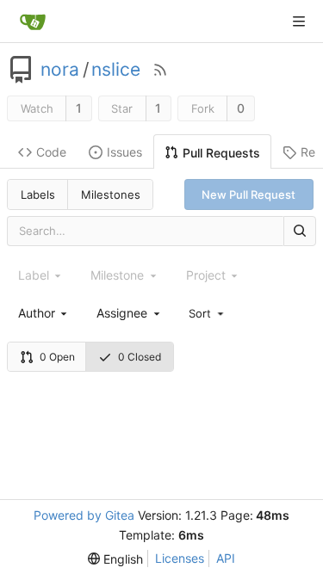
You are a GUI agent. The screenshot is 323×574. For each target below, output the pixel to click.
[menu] (207, 312)
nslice (115, 69)
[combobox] (44, 313)
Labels (38, 194)
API (225, 558)
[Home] (33, 21)
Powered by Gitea (84, 515)
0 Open (57, 356)
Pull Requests (221, 152)
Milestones (110, 194)
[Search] (299, 231)
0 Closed (139, 356)
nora (59, 69)
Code (51, 152)
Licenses (179, 558)
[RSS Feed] (160, 69)
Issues (124, 152)
